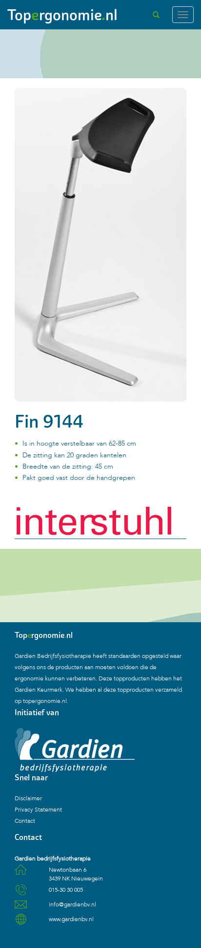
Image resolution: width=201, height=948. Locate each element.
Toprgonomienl (62, 14)
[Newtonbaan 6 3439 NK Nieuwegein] (21, 873)
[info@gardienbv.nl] (21, 908)
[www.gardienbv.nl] (21, 922)
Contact (25, 821)
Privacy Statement (38, 809)
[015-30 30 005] (21, 893)
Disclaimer (28, 798)
